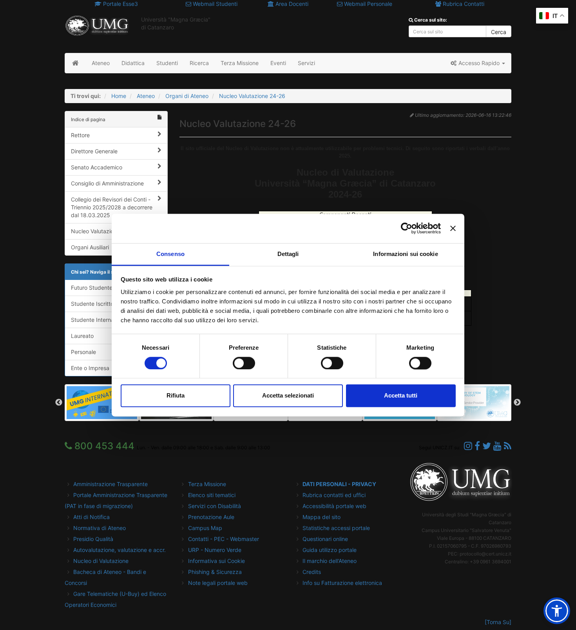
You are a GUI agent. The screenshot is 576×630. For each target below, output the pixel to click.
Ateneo (146, 96)
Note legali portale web (218, 582)
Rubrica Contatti (462, 3)
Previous (59, 403)
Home (118, 96)
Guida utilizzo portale (329, 549)
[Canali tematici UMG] (497, 446)
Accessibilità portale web (334, 506)
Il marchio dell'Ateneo (329, 560)
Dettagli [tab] (288, 254)
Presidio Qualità (93, 539)
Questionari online (325, 539)
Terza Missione (207, 484)
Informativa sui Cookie (216, 560)
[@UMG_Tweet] (486, 446)
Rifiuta (176, 395)
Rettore (80, 135)
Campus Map (205, 528)
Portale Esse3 (119, 3)
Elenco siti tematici (211, 495)
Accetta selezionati (288, 395)
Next (517, 403)
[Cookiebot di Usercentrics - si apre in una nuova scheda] (406, 228)
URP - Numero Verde (214, 549)
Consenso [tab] (170, 254)
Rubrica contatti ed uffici (334, 495)
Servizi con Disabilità (214, 506)
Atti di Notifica (91, 517)
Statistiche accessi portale (336, 528)
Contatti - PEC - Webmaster (223, 539)
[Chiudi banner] (453, 228)
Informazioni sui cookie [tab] (405, 254)
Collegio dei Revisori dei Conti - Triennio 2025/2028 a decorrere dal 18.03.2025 (111, 207)
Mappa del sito (321, 517)
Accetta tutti (400, 395)
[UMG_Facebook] (477, 446)
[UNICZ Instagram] (468, 446)
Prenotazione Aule (211, 517)
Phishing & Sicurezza (215, 571)
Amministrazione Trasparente (110, 484)
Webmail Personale (367, 3)
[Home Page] (75, 63)
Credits (311, 571)
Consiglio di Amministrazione (107, 183)
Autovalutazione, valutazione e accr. (119, 549)
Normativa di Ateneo (99, 528)
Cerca (498, 32)
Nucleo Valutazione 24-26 (252, 96)
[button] (477, 63)
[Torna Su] (498, 622)
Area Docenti (291, 3)
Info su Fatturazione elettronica (342, 582)
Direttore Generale (94, 151)
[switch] (244, 363)
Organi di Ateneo (186, 96)
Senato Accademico (96, 167)
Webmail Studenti (214, 3)
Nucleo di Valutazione (101, 560)
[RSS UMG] (507, 446)
